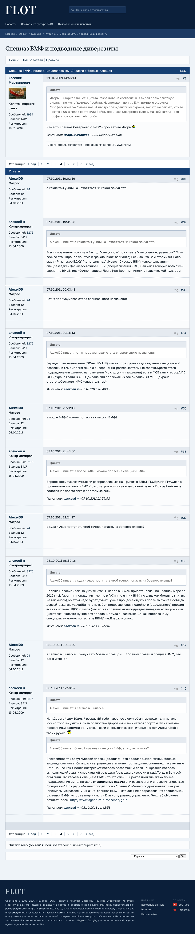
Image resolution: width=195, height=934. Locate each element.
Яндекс (81, 920)
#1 (184, 78)
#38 (183, 561)
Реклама (147, 909)
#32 (183, 222)
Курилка (36, 33)
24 (28, 189)
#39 (183, 645)
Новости (10, 24)
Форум (23, 33)
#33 (183, 290)
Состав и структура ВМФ (37, 24)
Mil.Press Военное (81, 900)
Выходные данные (152, 904)
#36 (183, 451)
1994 (30, 114)
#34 (183, 333)
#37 (183, 517)
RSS (183, 71)
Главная (10, 33)
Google (92, 920)
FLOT (21, 9)
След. (90, 164)
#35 (183, 408)
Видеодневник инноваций (74, 24)
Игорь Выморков (76, 135)
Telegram (184, 909)
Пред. (32, 164)
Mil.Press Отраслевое (107, 900)
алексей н (70, 389)
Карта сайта (149, 914)
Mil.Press (105, 904)
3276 (30, 232)
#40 (183, 688)
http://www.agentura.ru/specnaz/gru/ (98, 800)
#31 (183, 179)
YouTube (184, 904)
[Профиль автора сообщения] (17, 97)
